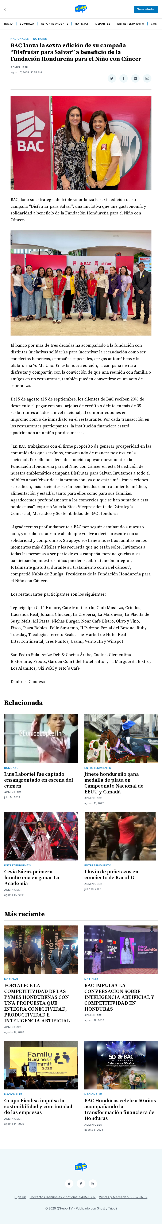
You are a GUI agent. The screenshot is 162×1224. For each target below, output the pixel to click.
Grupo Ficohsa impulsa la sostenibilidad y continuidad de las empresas (38, 1107)
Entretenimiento (130, 23)
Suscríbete (145, 9)
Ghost (101, 1208)
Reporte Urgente (54, 23)
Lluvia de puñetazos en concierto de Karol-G (111, 875)
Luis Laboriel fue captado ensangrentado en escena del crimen (38, 780)
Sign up (20, 1197)
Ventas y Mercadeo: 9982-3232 (123, 1197)
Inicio (8, 23)
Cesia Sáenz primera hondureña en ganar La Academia (31, 878)
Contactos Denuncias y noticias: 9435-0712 (63, 1197)
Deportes (103, 23)
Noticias (82, 23)
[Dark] (5, 9)
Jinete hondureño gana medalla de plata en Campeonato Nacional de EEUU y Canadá (113, 783)
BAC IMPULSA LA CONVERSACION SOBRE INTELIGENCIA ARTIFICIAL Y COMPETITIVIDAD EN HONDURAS (119, 997)
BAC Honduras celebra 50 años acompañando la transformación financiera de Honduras (120, 1110)
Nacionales (20, 38)
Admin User (19, 67)
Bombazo (27, 23)
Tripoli (112, 1208)
